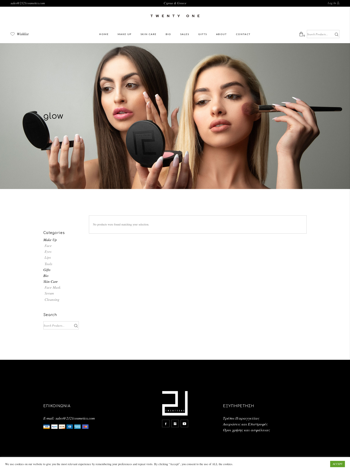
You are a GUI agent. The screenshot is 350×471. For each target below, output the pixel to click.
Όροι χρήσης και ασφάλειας (246, 429)
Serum (49, 293)
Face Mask (53, 287)
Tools (48, 263)
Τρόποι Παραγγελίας (241, 418)
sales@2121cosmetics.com (28, 3)
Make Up (50, 239)
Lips (48, 257)
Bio (45, 275)
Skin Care (50, 281)
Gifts (46, 269)
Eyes (48, 251)
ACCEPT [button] (338, 464)
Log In (332, 3)
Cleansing (52, 299)
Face (48, 245)
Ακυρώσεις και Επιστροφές (245, 424)
